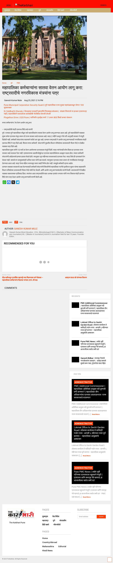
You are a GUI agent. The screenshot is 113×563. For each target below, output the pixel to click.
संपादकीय (49, 10)
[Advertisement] (44, 203)
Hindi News (47, 550)
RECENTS (76, 296)
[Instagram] (94, 5)
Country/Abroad (49, 542)
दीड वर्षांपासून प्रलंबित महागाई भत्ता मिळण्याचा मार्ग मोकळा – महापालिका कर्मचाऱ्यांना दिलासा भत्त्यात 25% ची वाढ (22, 278)
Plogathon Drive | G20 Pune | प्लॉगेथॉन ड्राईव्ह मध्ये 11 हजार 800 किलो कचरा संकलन (38, 117)
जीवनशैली (73, 10)
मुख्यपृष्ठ (7, 10)
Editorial (62, 546)
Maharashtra (48, 546)
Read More (96, 414)
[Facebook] (98, 5)
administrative (83, 382)
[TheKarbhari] (23, 5)
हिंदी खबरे (60, 10)
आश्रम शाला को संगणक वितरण (76, 277)
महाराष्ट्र (30, 10)
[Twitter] (89, 5)
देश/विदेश (18, 10)
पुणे (40, 10)
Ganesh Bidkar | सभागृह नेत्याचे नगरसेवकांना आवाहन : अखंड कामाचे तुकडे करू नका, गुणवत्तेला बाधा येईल (93, 360)
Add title (77, 374)
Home (45, 538)
